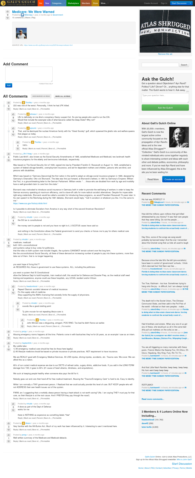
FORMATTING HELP (46, 84)
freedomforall (156, 269)
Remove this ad (165, 53)
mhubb (29, 217)
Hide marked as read (41, 96)
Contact (159, 468)
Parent (40, 123)
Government (58, 15)
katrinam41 (155, 355)
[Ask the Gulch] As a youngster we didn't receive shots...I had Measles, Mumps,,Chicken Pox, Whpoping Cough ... (165, 335)
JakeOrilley (155, 222)
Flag (33, 17)
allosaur (33, 114)
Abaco (28, 423)
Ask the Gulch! (165, 107)
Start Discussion (179, 3)
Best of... (36, 109)
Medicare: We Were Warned (33, 11)
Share (27, 17)
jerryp (24, 331)
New (47, 3)
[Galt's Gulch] (19, 3)
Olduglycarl (159, 202)
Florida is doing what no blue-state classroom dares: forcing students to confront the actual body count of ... (165, 312)
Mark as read (25, 109)
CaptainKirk (27, 343)
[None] (165, 30)
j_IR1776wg (27, 153)
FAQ (152, 468)
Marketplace (73, 3)
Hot (40, 3)
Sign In (164, 3)
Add (9, 85)
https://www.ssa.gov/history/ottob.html (30, 203)
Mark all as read (62, 96)
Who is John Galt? (184, 459)
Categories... (57, 3)
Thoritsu (28, 102)
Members (86, 3)
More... (104, 3)
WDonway (28, 15)
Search (184, 64)
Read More (153, 179)
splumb (33, 128)
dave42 (145, 423)
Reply (15, 109)
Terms (182, 468)
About (147, 468)
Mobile (189, 468)
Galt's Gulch (150, 456)
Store (95, 3)
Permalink (45, 109)
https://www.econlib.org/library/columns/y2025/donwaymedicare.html (48, 45)
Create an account (174, 179)
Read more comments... (153, 399)
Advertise (167, 468)
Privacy (175, 468)
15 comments (18, 17)
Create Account (151, 3)
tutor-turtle (147, 426)
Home (140, 468)
